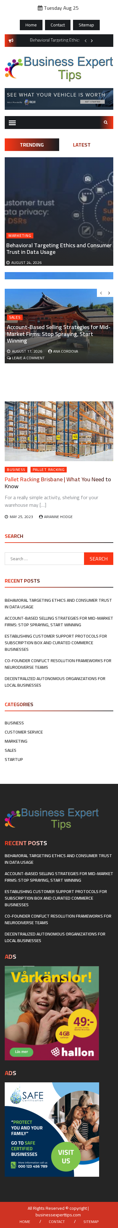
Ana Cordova (65, 351)
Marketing (19, 235)
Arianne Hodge (58, 516)
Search (106, 122)
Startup (14, 759)
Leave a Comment (28, 357)
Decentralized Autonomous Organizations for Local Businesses (55, 681)
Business (16, 469)
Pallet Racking (49, 469)
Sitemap (86, 25)
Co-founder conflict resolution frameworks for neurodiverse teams (58, 663)
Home (31, 25)
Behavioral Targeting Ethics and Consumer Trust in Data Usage (59, 248)
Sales (14, 317)
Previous (86, 40)
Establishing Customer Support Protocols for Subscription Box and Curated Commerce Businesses (56, 642)
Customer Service (24, 732)
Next (92, 40)
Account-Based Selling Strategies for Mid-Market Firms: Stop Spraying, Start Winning (58, 334)
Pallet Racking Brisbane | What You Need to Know (58, 482)
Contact (58, 25)
